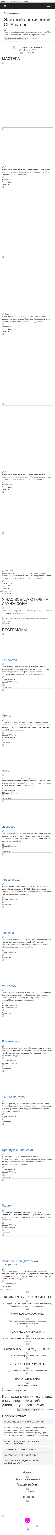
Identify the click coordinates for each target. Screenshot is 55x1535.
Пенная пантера (13, 1096)
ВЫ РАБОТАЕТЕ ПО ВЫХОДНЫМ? (21, 1454)
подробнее (22, 174)
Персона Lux (11, 879)
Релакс (7, 1205)
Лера (6, 166)
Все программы (6, 1288)
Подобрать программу (16, 38)
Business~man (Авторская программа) (20, 1262)
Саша (6, 314)
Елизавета (8, 570)
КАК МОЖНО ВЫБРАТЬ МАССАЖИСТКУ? (24, 1421)
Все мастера (5, 590)
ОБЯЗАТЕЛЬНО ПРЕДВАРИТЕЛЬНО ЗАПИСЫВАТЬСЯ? (22, 1461)
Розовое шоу (11, 1041)
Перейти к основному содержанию (14, 1)
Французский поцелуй (17, 1149)
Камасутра (9, 659)
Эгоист (6, 715)
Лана (6, 471)
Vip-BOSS (9, 985)
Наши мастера (33, 38)
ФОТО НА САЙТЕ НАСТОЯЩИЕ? (20, 1449)
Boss (5, 771)
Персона (8, 932)
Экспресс (8, 826)
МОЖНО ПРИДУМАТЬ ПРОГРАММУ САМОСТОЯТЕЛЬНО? (21, 1442)
